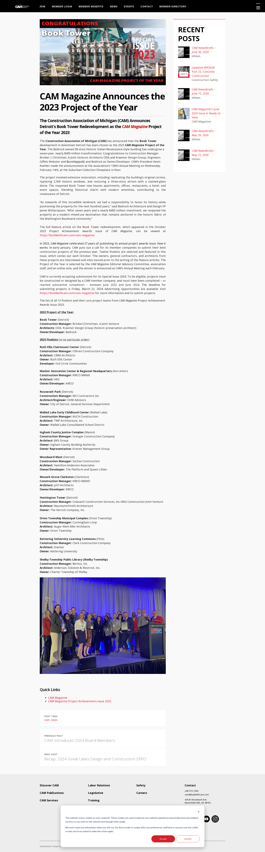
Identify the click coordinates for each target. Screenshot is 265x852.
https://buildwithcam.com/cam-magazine (67, 235)
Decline (188, 838)
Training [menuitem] (94, 800)
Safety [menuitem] (140, 785)
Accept (163, 838)
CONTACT (147, 6)
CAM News (51, 720)
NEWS (113, 6)
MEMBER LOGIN (62, 6)
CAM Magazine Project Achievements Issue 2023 (79, 701)
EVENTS (129, 6)
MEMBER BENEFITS (91, 6)
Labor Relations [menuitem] (99, 785)
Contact (190, 785)
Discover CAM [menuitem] (49, 785)
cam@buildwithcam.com (197, 794)
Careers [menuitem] (141, 793)
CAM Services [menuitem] (49, 800)
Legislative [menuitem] (95, 793)
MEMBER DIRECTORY (172, 6)
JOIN (42, 6)
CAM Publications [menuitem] (52, 793)
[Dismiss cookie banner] (199, 812)
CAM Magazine (57, 697)
